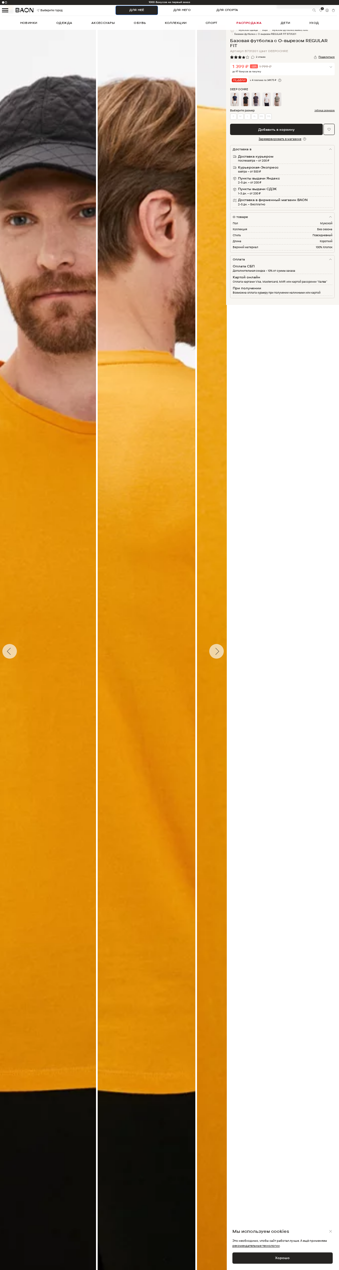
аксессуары (103, 23)
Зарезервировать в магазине (280, 139)
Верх (265, 30)
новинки (28, 23)
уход (314, 23)
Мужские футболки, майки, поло (290, 30)
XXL (262, 116)
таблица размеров (325, 110)
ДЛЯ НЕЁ (136, 10)
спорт (212, 23)
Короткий (326, 241)
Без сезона (324, 229)
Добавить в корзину (276, 129)
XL (254, 116)
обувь (140, 23)
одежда (64, 23)
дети (285, 23)
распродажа (249, 23)
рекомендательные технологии (256, 1245)
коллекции (176, 23)
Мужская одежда (248, 30)
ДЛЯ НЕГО (182, 10)
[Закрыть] (330, 1231)
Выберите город (45, 10)
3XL (269, 116)
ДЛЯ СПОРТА (227, 10)
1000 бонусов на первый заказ (169, 2)
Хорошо (282, 1258)
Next (231, 651)
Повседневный (322, 235)
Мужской (326, 223)
